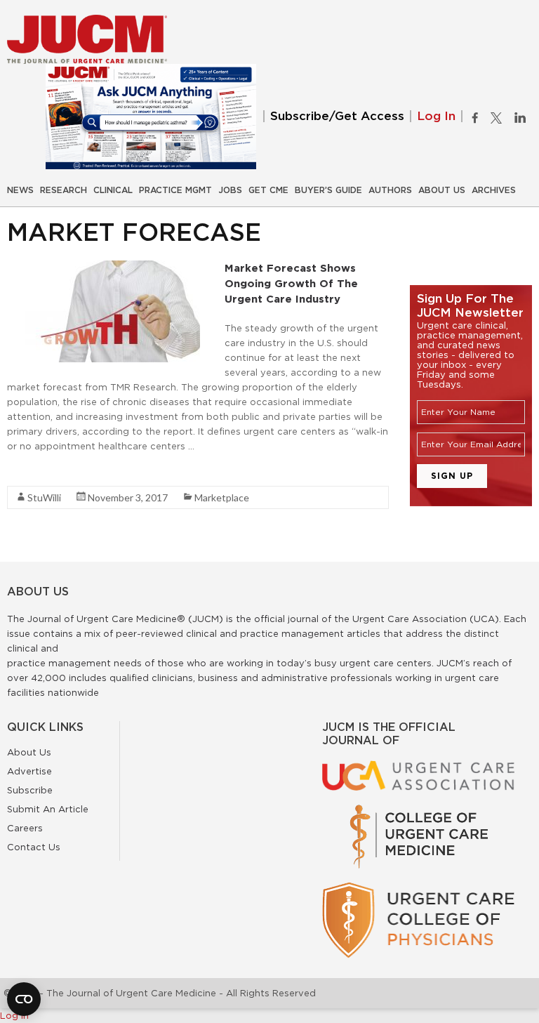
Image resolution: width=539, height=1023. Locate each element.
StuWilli (44, 497)
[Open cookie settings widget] (24, 999)
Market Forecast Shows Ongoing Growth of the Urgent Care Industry (291, 283)
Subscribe (30, 790)
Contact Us (33, 847)
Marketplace (221, 497)
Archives (494, 190)
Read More (32, 471)
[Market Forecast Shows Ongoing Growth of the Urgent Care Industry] (112, 267)
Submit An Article (47, 809)
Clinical (113, 190)
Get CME (268, 190)
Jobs (230, 190)
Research (63, 190)
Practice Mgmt (175, 190)
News (20, 190)
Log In (436, 116)
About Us (441, 190)
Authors (390, 190)
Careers (25, 828)
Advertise (29, 771)
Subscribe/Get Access (337, 116)
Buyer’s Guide (328, 190)
